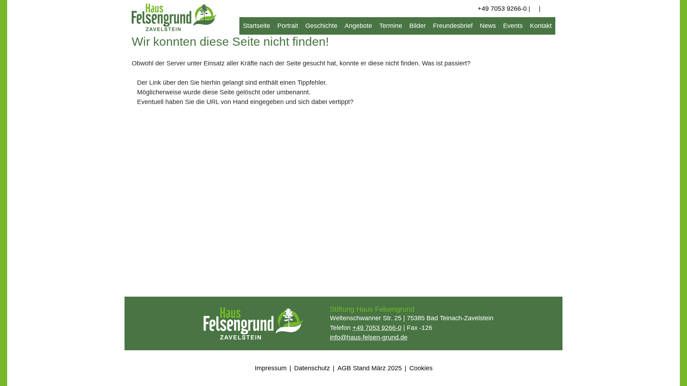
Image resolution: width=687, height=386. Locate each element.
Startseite (256, 25)
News (488, 25)
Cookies (421, 368)
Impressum (271, 368)
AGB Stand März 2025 (369, 368)
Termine (390, 25)
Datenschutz (312, 368)
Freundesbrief (453, 25)
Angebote (358, 25)
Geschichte (321, 25)
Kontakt (541, 25)
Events (513, 25)
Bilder (417, 25)
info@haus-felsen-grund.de (369, 337)
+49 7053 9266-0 (502, 8)
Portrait (287, 25)
